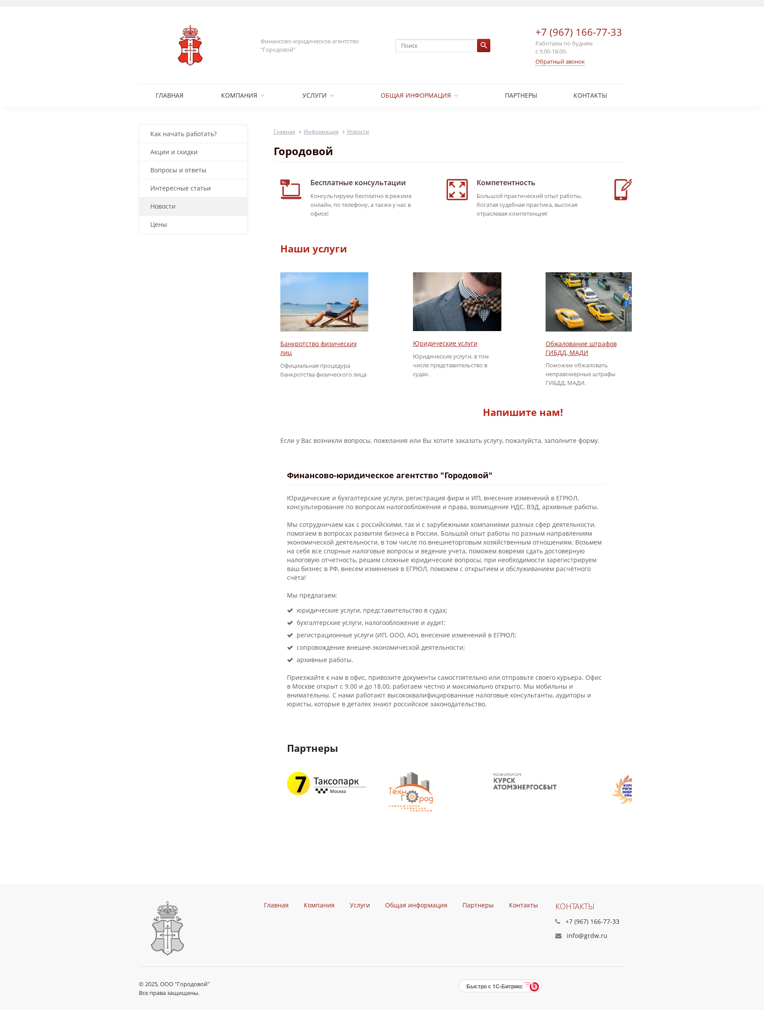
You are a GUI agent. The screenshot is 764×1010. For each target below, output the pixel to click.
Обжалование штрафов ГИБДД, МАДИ (581, 348)
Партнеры (521, 95)
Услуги (314, 95)
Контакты (590, 95)
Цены (158, 224)
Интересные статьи (180, 188)
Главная (169, 95)
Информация (321, 131)
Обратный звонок (560, 61)
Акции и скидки (174, 152)
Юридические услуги (445, 343)
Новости (163, 206)
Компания (239, 95)
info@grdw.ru (587, 935)
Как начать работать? (183, 134)
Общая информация (416, 95)
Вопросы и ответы (178, 170)
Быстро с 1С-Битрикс (494, 986)
